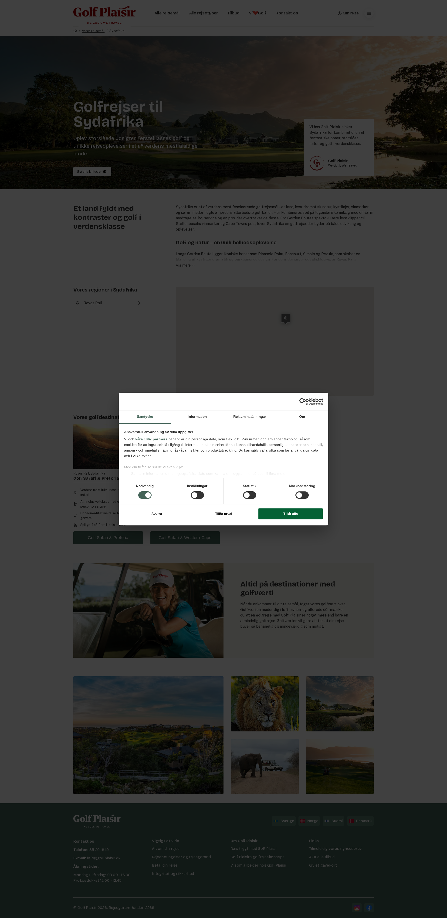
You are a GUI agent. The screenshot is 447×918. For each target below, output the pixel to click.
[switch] (197, 495)
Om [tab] (302, 417)
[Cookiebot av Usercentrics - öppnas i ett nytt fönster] (302, 401)
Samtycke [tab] (145, 417)
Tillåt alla (290, 514)
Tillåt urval (223, 514)
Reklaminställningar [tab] (249, 417)
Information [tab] (197, 417)
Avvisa (156, 514)
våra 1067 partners (151, 439)
